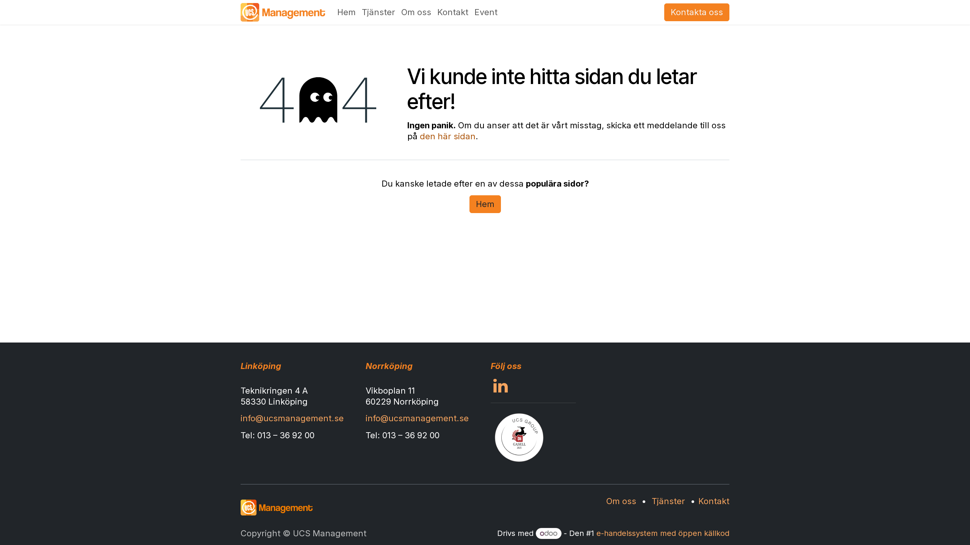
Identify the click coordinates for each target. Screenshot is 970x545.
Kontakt (713, 501)
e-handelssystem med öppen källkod (662, 533)
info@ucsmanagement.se (292, 418)
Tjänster (668, 501)
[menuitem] (346, 12)
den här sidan (448, 136)
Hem (485, 204)
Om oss (621, 501)
